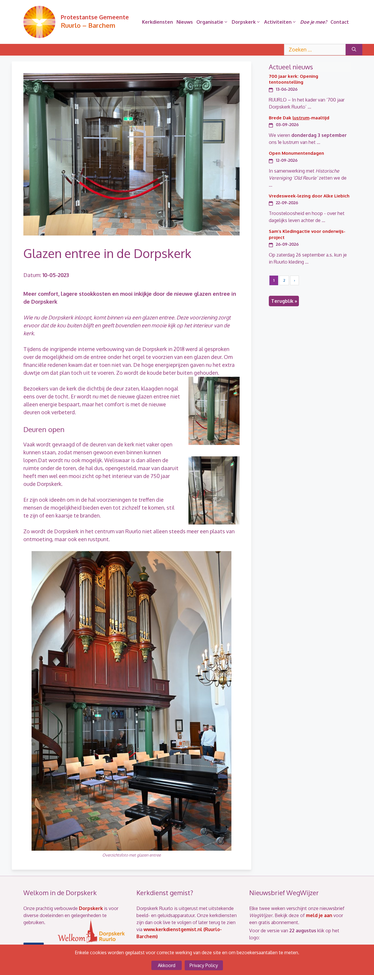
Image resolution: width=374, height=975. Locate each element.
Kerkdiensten (157, 22)
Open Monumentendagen (296, 153)
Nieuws (184, 22)
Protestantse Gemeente (95, 17)
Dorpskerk (244, 22)
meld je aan (319, 915)
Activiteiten (278, 22)
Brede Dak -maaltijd (299, 118)
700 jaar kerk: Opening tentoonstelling (293, 79)
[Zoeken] (354, 49)
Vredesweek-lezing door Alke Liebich (309, 196)
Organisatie (209, 22)
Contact (339, 22)
